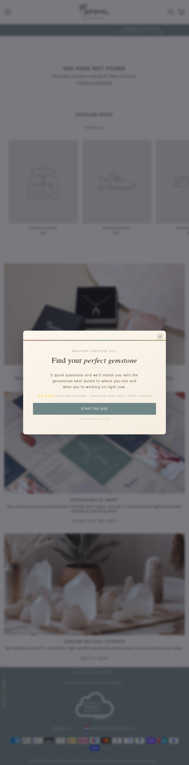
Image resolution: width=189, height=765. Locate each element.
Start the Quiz (94, 409)
